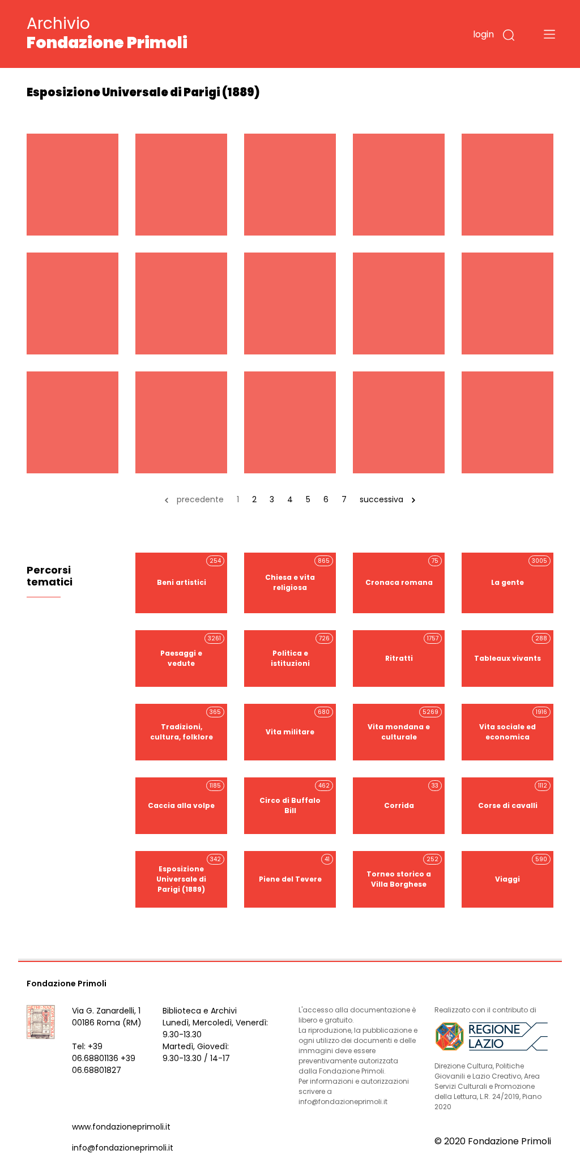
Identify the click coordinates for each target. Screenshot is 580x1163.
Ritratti (412, 648)
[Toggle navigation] (549, 33)
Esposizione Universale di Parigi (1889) (188, 874)
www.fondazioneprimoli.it (121, 1126)
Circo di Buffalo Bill (294, 798)
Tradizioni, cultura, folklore (185, 725)
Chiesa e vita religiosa (297, 575)
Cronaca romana (402, 572)
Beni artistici (189, 572)
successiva (381, 499)
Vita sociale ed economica (513, 725)
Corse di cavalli (513, 795)
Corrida (411, 795)
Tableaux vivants (510, 648)
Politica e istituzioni (300, 651)
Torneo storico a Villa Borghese (402, 872)
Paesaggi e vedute (190, 651)
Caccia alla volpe (184, 795)
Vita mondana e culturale (403, 725)
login (483, 34)
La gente (519, 572)
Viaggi (521, 869)
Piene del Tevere (294, 869)
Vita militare (298, 722)
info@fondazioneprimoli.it (122, 1147)
